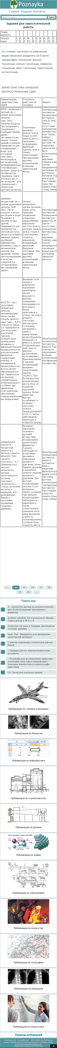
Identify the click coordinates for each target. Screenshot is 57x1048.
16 (32, 587)
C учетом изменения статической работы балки (30, 643)
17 (41, 587)
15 (24, 587)
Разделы (26, 11)
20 (28, 592)
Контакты (39, 11)
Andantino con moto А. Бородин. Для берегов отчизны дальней (31, 627)
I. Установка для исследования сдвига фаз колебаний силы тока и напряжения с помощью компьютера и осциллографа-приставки (30, 662)
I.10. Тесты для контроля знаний (25, 672)
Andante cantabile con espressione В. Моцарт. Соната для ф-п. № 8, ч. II (31, 619)
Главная (14, 11)
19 (20, 592)
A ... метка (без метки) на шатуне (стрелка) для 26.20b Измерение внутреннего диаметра (30, 609)
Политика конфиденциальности (28, 1044)
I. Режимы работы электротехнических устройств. (29, 652)
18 (49, 587)
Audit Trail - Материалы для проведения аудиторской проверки (29, 635)
